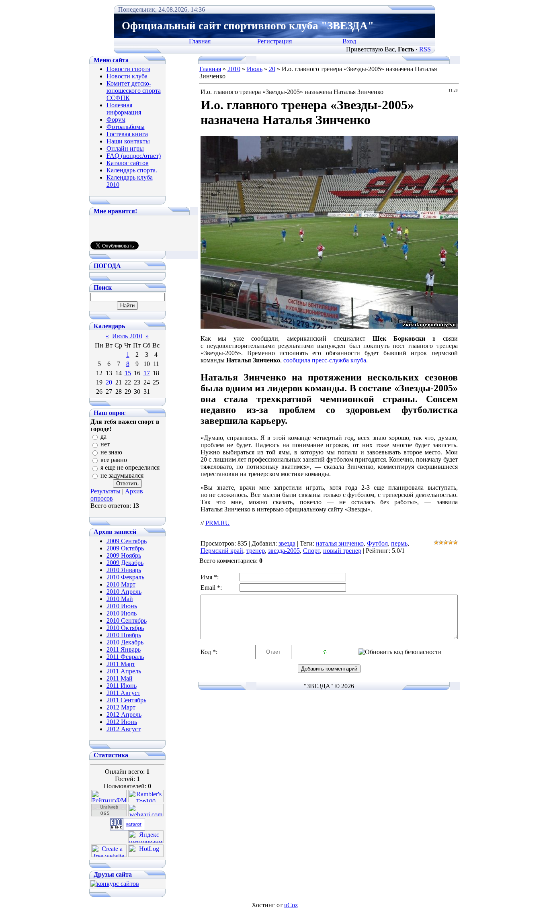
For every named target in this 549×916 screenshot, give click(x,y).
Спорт (311, 550)
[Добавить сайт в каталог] (116, 827)
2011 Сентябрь (126, 700)
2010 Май (120, 598)
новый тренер (342, 550)
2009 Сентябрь (127, 541)
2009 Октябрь (125, 548)
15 (128, 373)
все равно (113, 459)
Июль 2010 (127, 336)
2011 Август (123, 692)
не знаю (111, 452)
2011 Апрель (124, 671)
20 (109, 382)
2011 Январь (124, 649)
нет (105, 444)
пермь (399, 543)
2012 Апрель (124, 714)
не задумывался (121, 475)
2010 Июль (122, 613)
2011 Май (120, 678)
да (103, 436)
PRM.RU (217, 522)
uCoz (291, 905)
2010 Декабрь (125, 642)
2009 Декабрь (125, 562)
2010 (233, 68)
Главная (200, 41)
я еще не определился (130, 467)
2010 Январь (124, 569)
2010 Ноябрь (124, 635)
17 (146, 373)
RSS (425, 49)
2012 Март (121, 707)
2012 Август (124, 729)
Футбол (377, 543)
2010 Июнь (122, 606)
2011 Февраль (125, 656)
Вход (349, 41)
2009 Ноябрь (124, 555)
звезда (287, 543)
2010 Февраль (125, 577)
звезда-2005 (284, 550)
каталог (133, 824)
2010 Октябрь (125, 627)
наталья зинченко (340, 543)
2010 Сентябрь (127, 620)
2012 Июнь (122, 721)
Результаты (105, 491)
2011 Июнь (122, 685)
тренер (255, 550)
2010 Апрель (124, 591)
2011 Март (121, 663)
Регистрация (274, 41)
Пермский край (222, 550)
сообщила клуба (324, 360)
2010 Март (121, 584)
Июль (254, 68)
